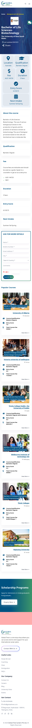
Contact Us (5, 680)
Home (3, 14)
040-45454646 (7, 701)
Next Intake (16, 102)
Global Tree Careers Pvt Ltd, (17, 723)
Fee (9, 76)
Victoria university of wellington (16, 359)
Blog (2, 686)
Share (7, 45)
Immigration (5, 668)
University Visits (6, 689)
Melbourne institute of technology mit (20, 455)
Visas (3, 665)
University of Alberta (21, 313)
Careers (4, 683)
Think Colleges (23, 503)
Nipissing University (21, 550)
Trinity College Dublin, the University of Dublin (19, 407)
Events (3, 693)
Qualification (21, 64)
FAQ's (3, 671)
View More (25, 333)
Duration (22, 76)
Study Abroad (5, 659)
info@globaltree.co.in (10, 704)
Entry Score (16, 89)
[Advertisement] (16, 618)
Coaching (4, 662)
